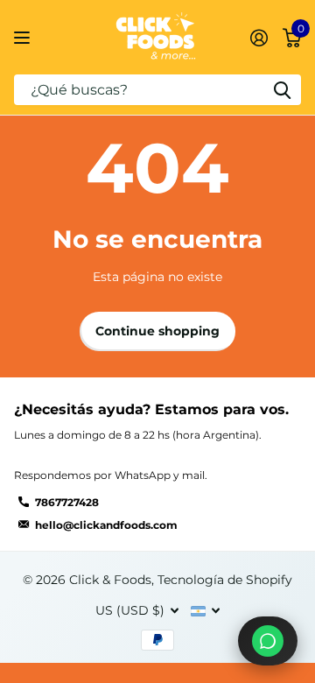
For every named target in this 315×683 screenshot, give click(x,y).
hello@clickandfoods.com (106, 525)
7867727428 (67, 502)
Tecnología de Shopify (225, 580)
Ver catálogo (24, 37)
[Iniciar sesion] (258, 38)
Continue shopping (157, 331)
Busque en (281, 89)
